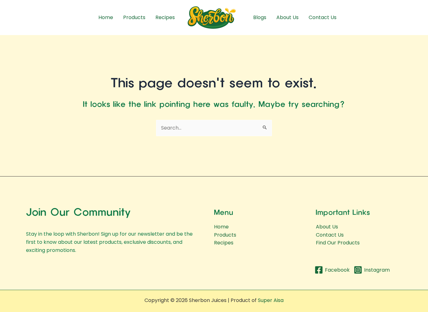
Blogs (259, 17)
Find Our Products (338, 242)
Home (105, 17)
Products (134, 17)
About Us (287, 17)
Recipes (165, 17)
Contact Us (323, 17)
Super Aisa (271, 300)
